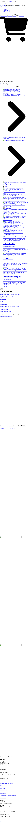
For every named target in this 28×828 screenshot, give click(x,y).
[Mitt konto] (21, 16)
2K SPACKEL (13, 195)
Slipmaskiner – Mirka (13, 226)
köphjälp (11, 1)
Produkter (5, 9)
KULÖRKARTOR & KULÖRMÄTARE (12, 94)
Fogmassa (23, 213)
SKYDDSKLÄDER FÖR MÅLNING (12, 225)
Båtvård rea (15, 90)
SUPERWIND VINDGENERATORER (13, 233)
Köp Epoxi (2, 301)
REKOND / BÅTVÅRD (20, 95)
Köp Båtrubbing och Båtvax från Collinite (9, 306)
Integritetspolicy (3, 790)
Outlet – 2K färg (16, 89)
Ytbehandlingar (6, 10)
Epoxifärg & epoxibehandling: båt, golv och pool (14, 201)
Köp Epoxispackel (4, 309)
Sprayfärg (10, 214)
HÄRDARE (17, 221)
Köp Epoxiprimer (4, 299)
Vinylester (23, 216)
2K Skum (7, 186)
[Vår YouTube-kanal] (9, 16)
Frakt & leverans (4, 785)
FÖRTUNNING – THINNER (10, 212)
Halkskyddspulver (9, 208)
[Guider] (3, 16)
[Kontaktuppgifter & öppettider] (2, 5)
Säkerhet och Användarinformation (8, 795)
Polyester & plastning (18, 188)
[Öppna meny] (0, 288)
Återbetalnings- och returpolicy (7, 783)
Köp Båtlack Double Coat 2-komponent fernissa (11, 296)
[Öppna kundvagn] (2, 288)
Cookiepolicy (3, 793)
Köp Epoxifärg (3, 304)
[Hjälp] (17, 16)
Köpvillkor (2, 788)
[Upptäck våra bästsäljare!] (7, 11)
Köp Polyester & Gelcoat (5, 311)
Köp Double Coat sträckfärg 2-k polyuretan (10, 294)
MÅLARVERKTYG (19, 140)
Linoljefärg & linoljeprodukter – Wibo (13, 231)
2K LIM (20, 194)
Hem (1, 84)
